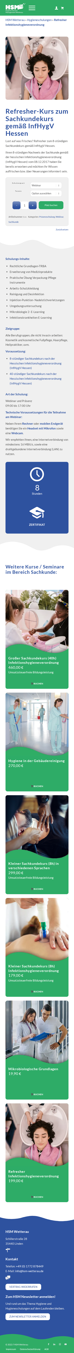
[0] (62, 7)
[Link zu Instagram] (60, 1344)
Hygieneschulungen (39, 20)
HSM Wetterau (15, 20)
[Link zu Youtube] (65, 1344)
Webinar (59, 216)
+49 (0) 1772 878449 (29, 1266)
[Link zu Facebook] (48, 1344)
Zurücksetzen (62, 229)
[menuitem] (31, 7)
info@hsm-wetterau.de (29, 1271)
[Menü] (30, 7)
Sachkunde (14, 222)
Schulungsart (18, 183)
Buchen (38, 683)
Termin (18, 191)
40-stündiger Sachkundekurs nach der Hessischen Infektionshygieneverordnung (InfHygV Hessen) (35, 378)
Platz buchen (51, 205)
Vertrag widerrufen (23, 1286)
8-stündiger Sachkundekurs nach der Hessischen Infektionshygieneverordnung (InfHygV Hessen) (35, 363)
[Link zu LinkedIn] (54, 1344)
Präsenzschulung (47, 216)
